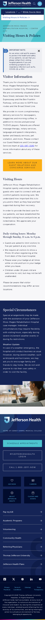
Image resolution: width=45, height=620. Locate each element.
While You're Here (32, 12)
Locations (10, 12)
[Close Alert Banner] (39, 51)
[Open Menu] (40, 4)
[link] (22, 512)
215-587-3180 (27, 146)
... (19, 12)
